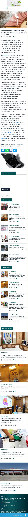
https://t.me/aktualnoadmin (7, 506)
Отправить (5, 189)
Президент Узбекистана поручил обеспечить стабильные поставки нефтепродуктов (18, 295)
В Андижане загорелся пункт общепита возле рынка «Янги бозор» (17, 218)
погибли (8, 132)
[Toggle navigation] (2, 8)
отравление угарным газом (9, 146)
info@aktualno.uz (8, 504)
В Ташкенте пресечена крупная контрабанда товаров (17, 239)
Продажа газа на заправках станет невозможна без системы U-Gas (18, 318)
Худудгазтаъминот (10, 144)
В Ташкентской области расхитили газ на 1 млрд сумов (17, 285)
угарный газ (19, 144)
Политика (12, 271)
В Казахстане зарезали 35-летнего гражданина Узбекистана (16, 208)
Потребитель (13, 314)
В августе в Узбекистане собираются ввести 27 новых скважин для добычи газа (17, 275)
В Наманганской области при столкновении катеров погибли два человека (17, 229)
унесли (3, 138)
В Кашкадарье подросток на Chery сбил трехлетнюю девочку (18, 248)
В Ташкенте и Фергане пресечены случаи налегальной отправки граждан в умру (18, 258)
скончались (16, 122)
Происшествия (14, 204)
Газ (19, 146)
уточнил (6, 55)
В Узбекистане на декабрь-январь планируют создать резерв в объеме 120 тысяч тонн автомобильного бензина (17, 306)
